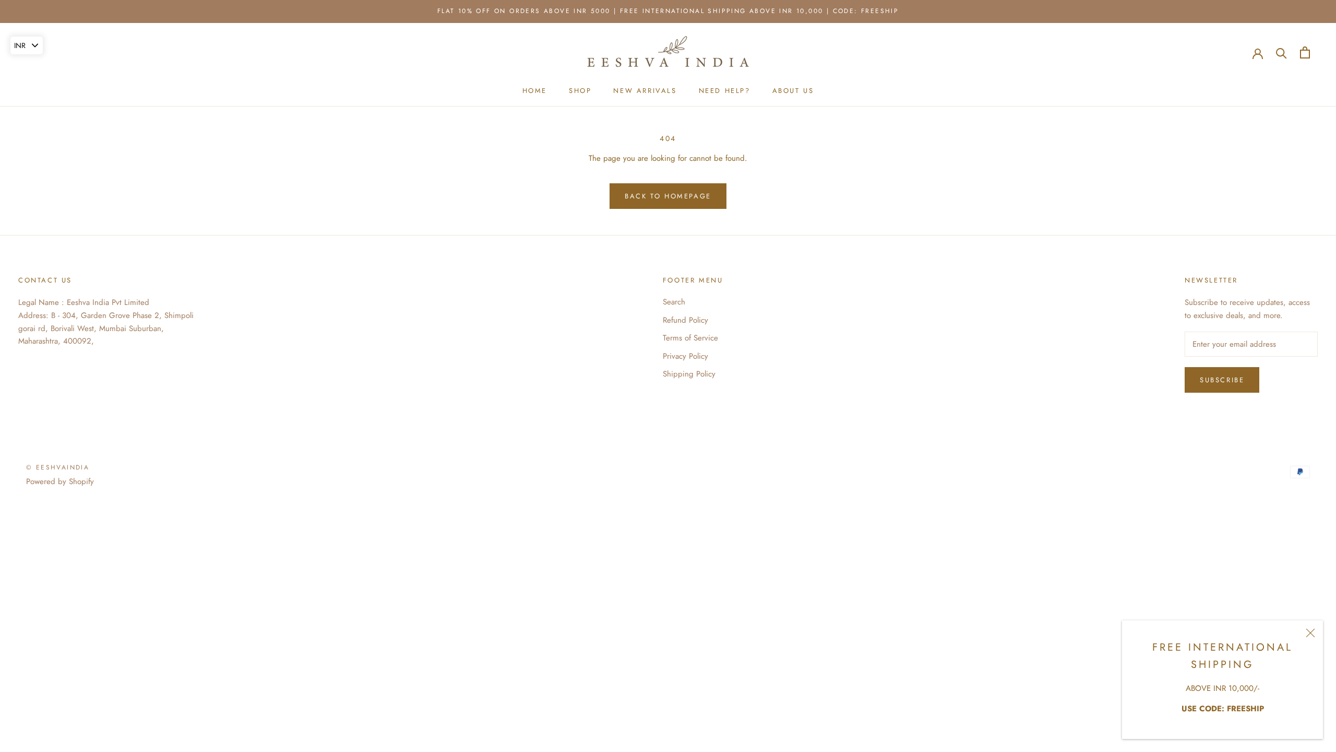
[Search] (1281, 52)
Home (534, 91)
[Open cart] (1305, 52)
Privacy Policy (685, 356)
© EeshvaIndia (57, 467)
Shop (580, 91)
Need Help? (724, 91)
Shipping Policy (689, 374)
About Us (793, 91)
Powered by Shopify (60, 481)
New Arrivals (644, 91)
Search (674, 302)
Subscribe (1222, 380)
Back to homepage (668, 196)
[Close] (1310, 633)
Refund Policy (685, 320)
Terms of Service (690, 338)
